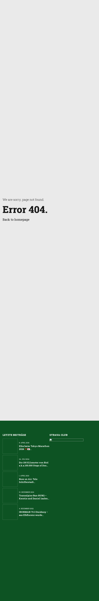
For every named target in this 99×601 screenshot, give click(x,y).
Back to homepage (16, 219)
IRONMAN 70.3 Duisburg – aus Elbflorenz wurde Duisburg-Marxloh (33, 515)
